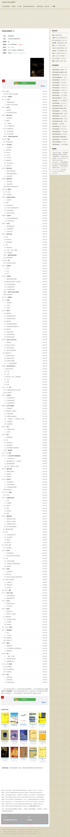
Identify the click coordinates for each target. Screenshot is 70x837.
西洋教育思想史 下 (23, 724)
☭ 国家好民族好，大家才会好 (42, 6)
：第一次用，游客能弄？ (58, 55)
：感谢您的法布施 (57, 35)
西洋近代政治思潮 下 (14, 759)
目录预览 (20, 44)
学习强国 (19, 6)
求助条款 (14, 6)
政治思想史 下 (23, 758)
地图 (35, 833)
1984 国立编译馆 (60, 144)
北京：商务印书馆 (61, 74)
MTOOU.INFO (16, 833)
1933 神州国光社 (59, 100)
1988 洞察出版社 (60, 139)
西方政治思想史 (42, 724)
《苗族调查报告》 (56, 156)
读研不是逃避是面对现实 (28, 6)
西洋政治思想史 (42, 741)
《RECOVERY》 (55, 162)
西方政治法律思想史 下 (33, 725)
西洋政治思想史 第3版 (42, 759)
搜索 (54, 6)
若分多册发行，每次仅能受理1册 (18, 53)
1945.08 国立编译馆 (60, 116)
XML (33, 833)
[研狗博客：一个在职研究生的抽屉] (8, 2)
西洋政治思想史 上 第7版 (5, 725)
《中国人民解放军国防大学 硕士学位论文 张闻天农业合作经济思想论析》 (60, 163)
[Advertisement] (35, 18)
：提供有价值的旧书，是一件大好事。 (61, 40)
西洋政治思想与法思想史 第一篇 (14, 725)
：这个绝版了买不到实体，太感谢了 (61, 53)
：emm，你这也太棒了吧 (58, 45)
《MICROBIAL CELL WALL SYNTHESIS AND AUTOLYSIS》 (59, 171)
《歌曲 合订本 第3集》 (57, 152)
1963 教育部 (58, 123)
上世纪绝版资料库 (6, 6)
